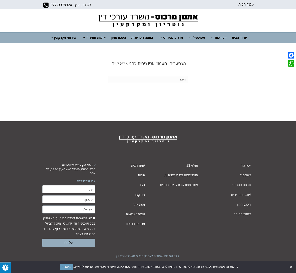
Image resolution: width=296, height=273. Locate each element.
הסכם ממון (118, 38)
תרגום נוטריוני (173, 38)
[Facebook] (291, 55)
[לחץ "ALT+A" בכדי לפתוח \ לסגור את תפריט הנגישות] (5, 267)
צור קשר (139, 195)
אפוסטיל (199, 38)
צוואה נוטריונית (142, 38)
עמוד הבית (246, 4)
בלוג (142, 185)
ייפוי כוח (221, 38)
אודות (141, 175)
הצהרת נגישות (135, 214)
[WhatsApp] (291, 63)
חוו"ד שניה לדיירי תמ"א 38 (181, 175)
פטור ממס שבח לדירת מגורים (179, 185)
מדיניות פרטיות (135, 224)
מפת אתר (139, 205)
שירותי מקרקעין (65, 38)
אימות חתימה (96, 38)
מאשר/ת (66, 266)
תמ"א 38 (192, 166)
